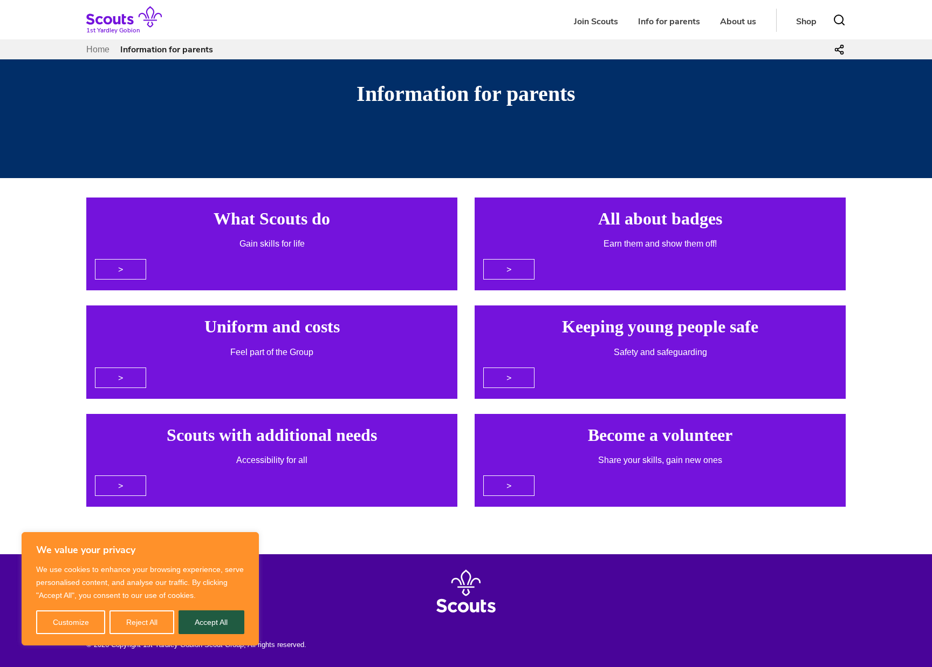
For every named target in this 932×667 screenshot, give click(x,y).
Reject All (141, 622)
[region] (140, 588)
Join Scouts (596, 22)
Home (97, 49)
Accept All (211, 622)
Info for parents (669, 22)
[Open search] (839, 19)
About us (738, 22)
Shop (806, 22)
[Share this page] (839, 49)
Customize (71, 622)
